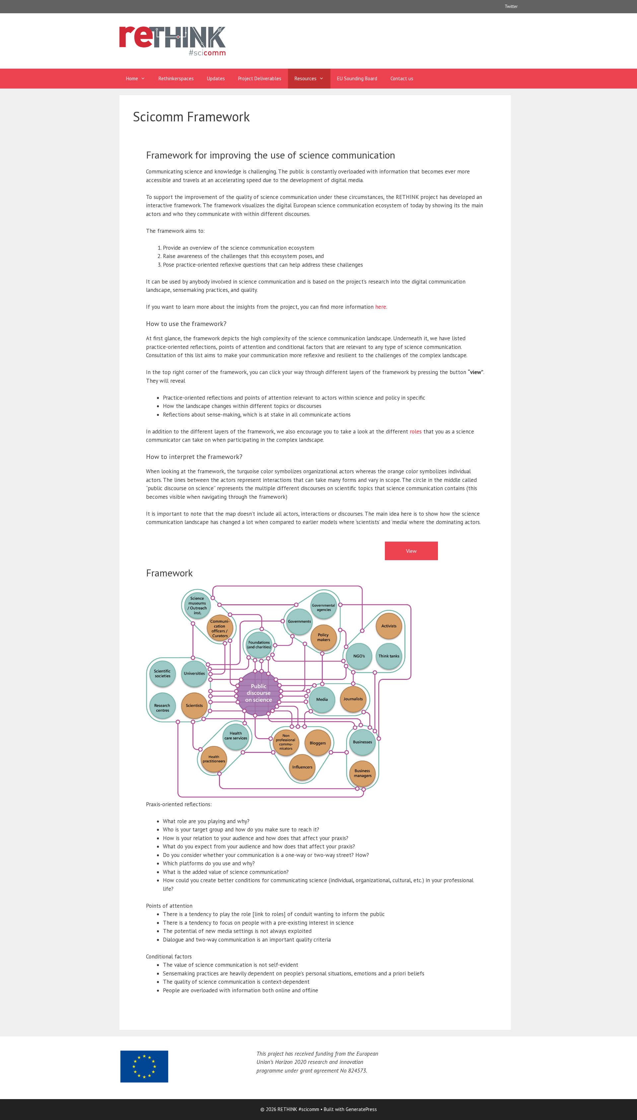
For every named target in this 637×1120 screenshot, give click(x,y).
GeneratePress (361, 1109)
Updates (216, 78)
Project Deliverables (259, 78)
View (411, 551)
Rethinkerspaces (176, 78)
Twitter (511, 6)
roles (416, 431)
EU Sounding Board (357, 78)
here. (381, 306)
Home (132, 78)
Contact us (401, 78)
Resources (306, 78)
